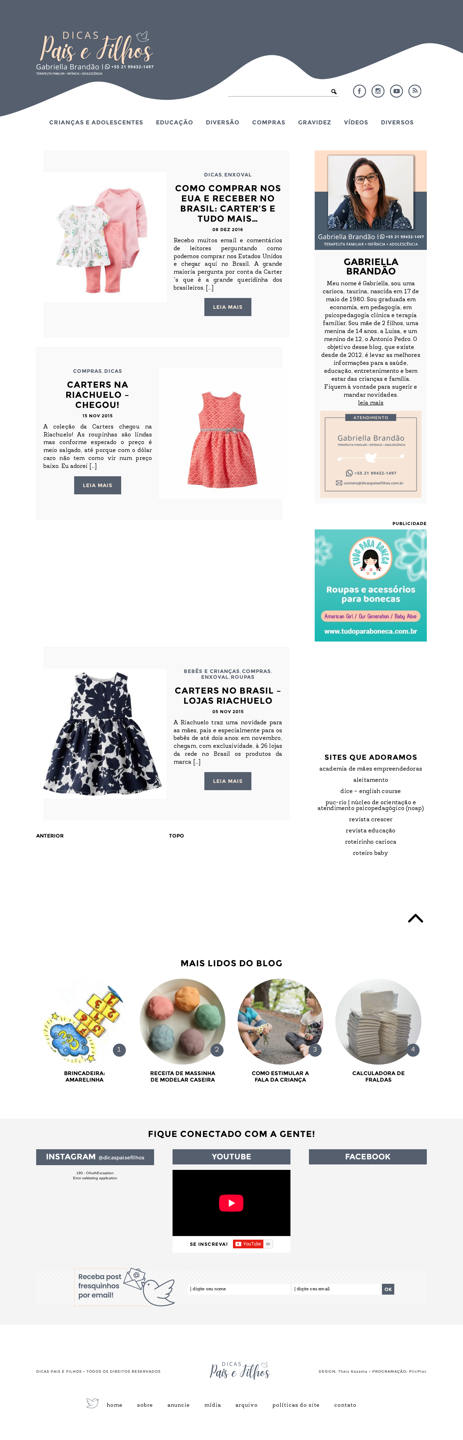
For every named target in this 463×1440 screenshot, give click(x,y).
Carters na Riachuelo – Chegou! (97, 394)
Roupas (243, 676)
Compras (268, 122)
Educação (174, 122)
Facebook (359, 91)
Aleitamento (370, 780)
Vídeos (356, 122)
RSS (414, 91)
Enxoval (238, 174)
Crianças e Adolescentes (96, 122)
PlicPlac (418, 1371)
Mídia (212, 1405)
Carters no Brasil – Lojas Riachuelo (228, 695)
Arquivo (246, 1405)
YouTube (396, 91)
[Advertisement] (162, 583)
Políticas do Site (296, 1405)
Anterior (50, 835)
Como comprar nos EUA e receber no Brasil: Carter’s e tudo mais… (228, 203)
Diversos (397, 122)
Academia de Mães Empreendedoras (370, 769)
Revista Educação (370, 831)
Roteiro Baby (370, 853)
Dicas (213, 174)
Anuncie (178, 1405)
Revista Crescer (371, 820)
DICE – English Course (370, 791)
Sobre (145, 1405)
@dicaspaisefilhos (121, 1157)
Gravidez (314, 122)
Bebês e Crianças (212, 671)
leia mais (370, 403)
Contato (345, 1405)
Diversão (222, 122)
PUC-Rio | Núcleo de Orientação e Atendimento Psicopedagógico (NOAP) (371, 805)
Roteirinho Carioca (371, 842)
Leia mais (228, 307)
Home (115, 1405)
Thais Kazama (353, 1371)
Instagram (378, 91)
